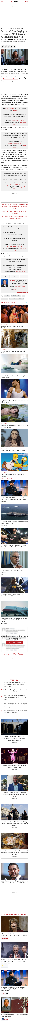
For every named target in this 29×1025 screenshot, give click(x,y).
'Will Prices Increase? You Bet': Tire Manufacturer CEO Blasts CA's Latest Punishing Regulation (14, 738)
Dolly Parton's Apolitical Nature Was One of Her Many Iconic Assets (14, 766)
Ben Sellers (14, 769)
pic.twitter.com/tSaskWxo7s (14, 246)
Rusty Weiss (3, 549)
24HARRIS (7, 295)
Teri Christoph (4, 525)
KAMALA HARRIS (13, 299)
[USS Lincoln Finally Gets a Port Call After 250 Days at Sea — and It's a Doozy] (14, 512)
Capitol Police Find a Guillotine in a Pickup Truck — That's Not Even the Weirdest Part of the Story (14, 823)
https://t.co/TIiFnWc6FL (17, 120)
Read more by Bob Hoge (22, 292)
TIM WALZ (21, 299)
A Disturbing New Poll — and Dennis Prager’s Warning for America (14, 1015)
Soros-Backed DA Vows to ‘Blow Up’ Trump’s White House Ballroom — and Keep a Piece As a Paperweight (14, 570)
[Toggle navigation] (2, 1)
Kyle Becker (14, 798)
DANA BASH (4, 299)
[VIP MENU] (26, 1)
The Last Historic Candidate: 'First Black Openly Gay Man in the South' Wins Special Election (14, 794)
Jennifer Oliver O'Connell (6, 598)
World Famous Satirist (20, 286)
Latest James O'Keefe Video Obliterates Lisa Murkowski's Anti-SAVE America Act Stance (14, 934)
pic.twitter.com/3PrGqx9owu (14, 185)
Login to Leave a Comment (14, 642)
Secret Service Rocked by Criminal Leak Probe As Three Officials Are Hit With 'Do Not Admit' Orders (14, 619)
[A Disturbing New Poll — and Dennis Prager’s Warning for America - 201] (14, 1005)
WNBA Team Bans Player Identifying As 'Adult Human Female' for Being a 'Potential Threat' (13, 546)
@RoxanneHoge (9, 108)
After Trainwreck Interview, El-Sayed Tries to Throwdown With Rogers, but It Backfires (14, 882)
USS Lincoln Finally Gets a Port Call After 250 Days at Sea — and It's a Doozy (14, 522)
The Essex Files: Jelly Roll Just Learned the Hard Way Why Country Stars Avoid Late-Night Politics (14, 498)
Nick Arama (14, 885)
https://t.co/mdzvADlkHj (14, 143)
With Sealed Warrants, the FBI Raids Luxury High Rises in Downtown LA (14, 595)
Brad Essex (3, 501)
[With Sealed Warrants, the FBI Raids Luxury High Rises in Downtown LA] (14, 585)
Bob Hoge (4, 39)
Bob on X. (15, 289)
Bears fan (21, 285)
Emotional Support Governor (10, 79)
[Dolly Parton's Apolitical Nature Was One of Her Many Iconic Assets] (14, 756)
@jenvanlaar (15, 110)
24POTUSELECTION (15, 295)
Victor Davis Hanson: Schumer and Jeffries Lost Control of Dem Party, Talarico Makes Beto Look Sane (13, 961)
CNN (24, 295)
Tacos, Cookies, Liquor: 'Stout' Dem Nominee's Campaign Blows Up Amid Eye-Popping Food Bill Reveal (14, 852)
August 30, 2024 (20, 271)
